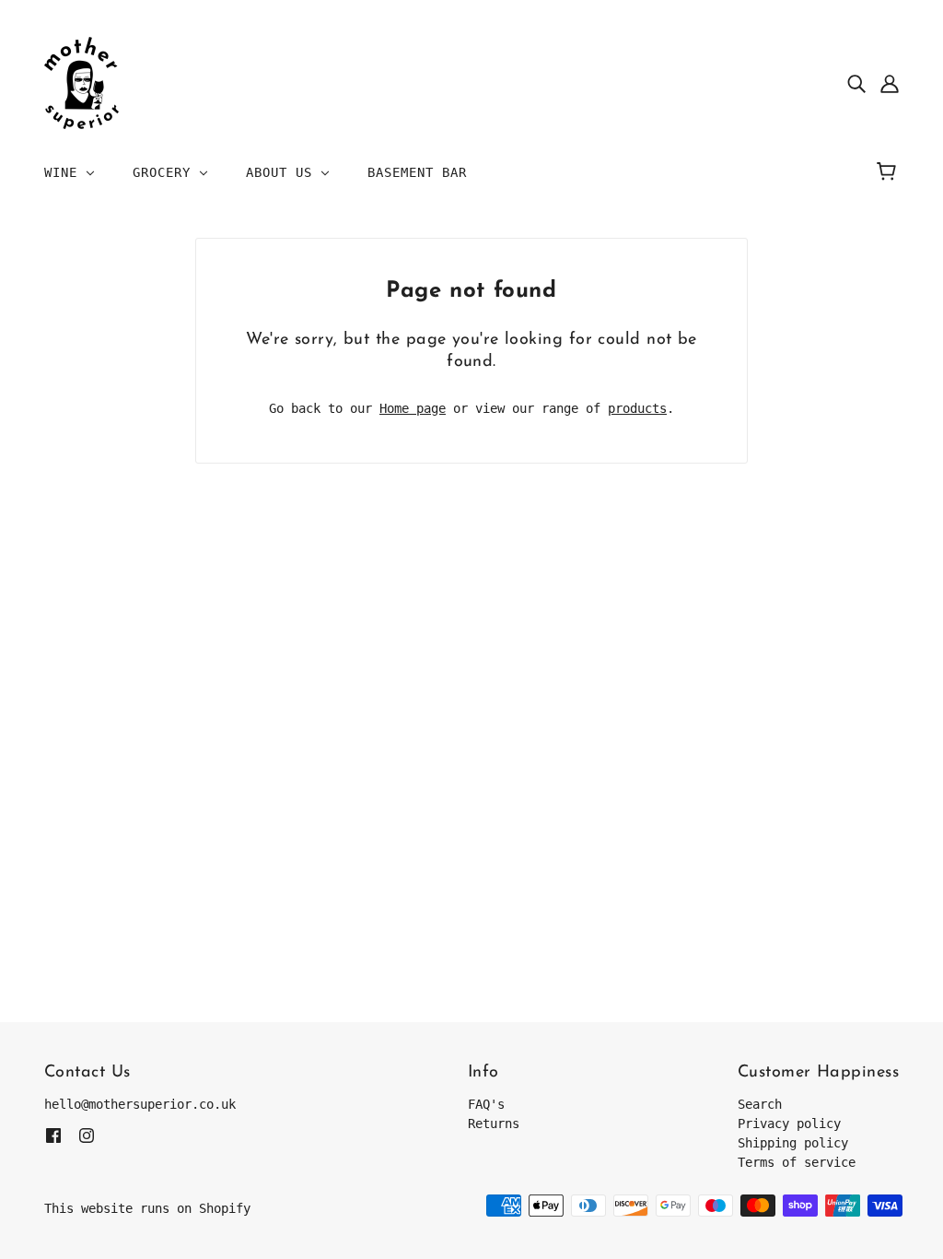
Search (760, 1104)
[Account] (889, 83)
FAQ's (486, 1104)
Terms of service (797, 1162)
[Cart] (889, 172)
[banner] (81, 82)
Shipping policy (793, 1142)
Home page (412, 408)
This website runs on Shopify (147, 1208)
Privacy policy (789, 1123)
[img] (856, 83)
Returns (493, 1123)
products (637, 408)
